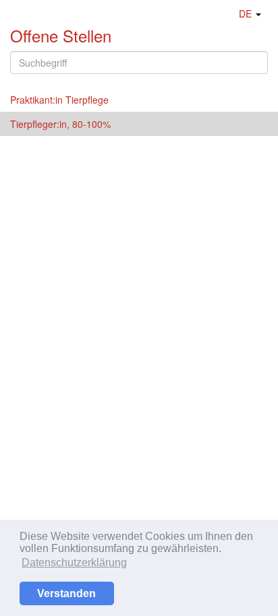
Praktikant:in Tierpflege (59, 99)
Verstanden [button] (66, 593)
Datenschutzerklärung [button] (74, 562)
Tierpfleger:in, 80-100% (60, 124)
